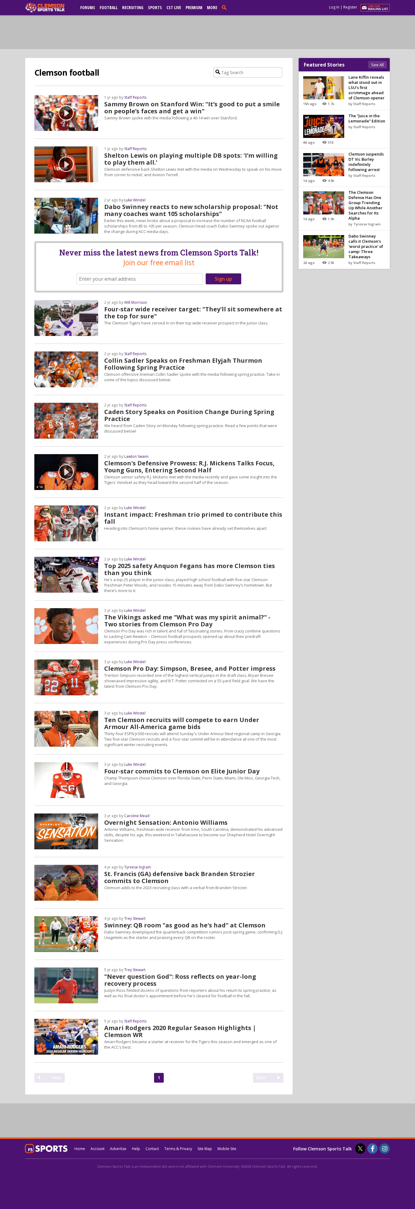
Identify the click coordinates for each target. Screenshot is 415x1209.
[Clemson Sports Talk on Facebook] (372, 1148)
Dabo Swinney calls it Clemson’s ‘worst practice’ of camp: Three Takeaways (365, 246)
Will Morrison (135, 302)
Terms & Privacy (178, 1148)
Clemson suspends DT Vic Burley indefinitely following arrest (366, 161)
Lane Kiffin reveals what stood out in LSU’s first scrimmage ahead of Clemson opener (366, 87)
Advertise (118, 1148)
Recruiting (132, 7)
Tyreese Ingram (137, 867)
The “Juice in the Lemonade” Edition (366, 118)
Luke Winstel (135, 200)
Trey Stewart (135, 918)
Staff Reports (135, 97)
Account (98, 1148)
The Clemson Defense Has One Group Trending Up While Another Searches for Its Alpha (365, 205)
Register (350, 7)
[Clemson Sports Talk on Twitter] (360, 1148)
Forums (87, 7)
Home (79, 1148)
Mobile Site (227, 1148)
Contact (152, 1148)
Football (109, 7)
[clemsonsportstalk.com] (49, 7)
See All (377, 64)
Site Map (204, 1148)
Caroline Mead (136, 815)
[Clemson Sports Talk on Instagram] (384, 1148)
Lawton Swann (136, 456)
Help (136, 1148)
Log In (334, 7)
